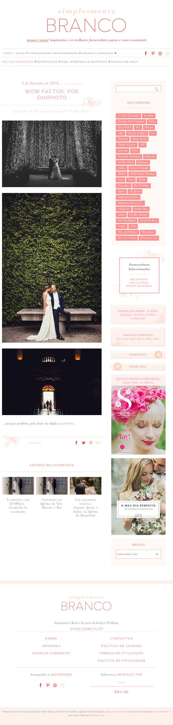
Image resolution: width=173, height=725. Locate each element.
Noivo (131, 179)
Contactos (121, 638)
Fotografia (150, 156)
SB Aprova (135, 191)
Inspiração (143, 162)
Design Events (139, 138)
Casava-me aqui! (124, 61)
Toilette (121, 214)
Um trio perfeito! (126, 220)
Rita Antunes (161, 712)
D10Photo (66, 423)
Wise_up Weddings (127, 232)
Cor (153, 133)
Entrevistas (47, 61)
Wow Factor (81, 111)
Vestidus (122, 226)
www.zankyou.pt (86, 629)
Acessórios (149, 115)
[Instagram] (167, 53)
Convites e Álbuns (137, 133)
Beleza (152, 121)
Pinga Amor (124, 185)
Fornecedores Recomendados (53, 53)
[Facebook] (145, 53)
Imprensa (51, 646)
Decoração (123, 138)
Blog (20, 53)
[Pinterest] (153, 53)
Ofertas (142, 179)
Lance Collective (115, 712)
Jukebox (122, 168)
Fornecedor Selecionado (50, 111)
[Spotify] (160, 53)
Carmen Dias (97, 715)
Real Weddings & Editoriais (84, 61)
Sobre (51, 638)
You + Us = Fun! (127, 237)
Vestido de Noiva (148, 220)
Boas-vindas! (124, 127)
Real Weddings (141, 185)
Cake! (120, 133)
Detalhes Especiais (127, 144)
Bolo (138, 127)
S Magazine (124, 208)
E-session (122, 150)
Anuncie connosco (97, 53)
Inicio (8, 53)
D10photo (21, 111)
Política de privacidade (122, 660)
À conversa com (148, 237)
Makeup (122, 173)
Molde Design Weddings (142, 173)
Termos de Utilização (122, 653)
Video (133, 226)
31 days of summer (128, 115)
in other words (125, 162)
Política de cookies (121, 646)
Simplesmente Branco (128, 197)
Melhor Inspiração (18, 61)
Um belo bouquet (138, 214)
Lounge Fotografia (139, 168)
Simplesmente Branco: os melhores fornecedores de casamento (86, 20)
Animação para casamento (131, 121)
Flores (135, 150)
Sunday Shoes (141, 208)
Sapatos (121, 191)
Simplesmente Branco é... (130, 202)
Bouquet (149, 127)
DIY (142, 144)
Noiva (120, 179)
